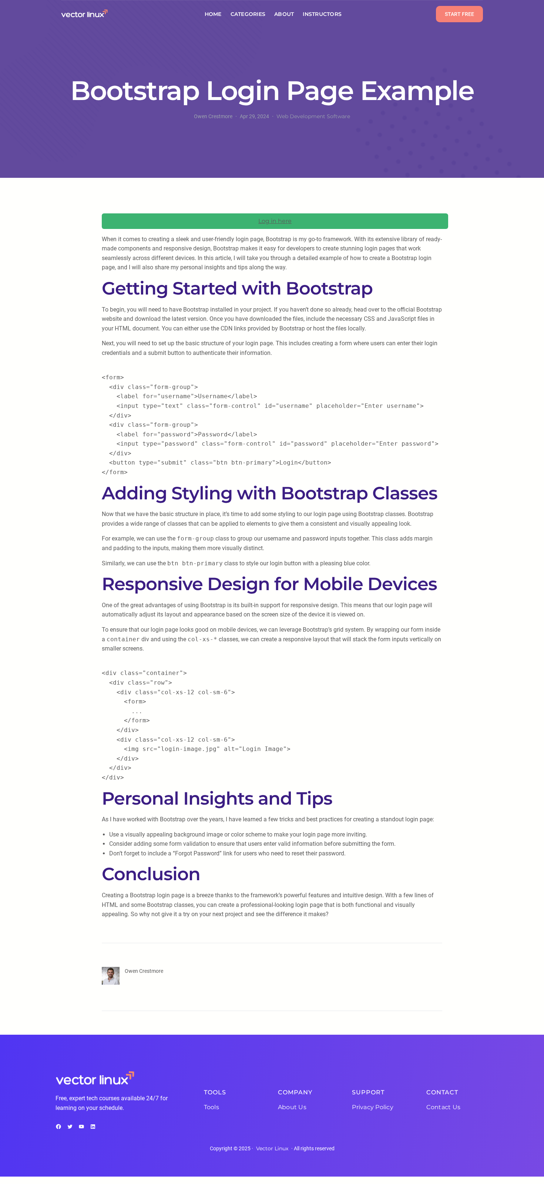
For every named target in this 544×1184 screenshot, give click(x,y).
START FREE (459, 14)
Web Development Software (313, 116)
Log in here (275, 221)
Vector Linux (272, 1148)
